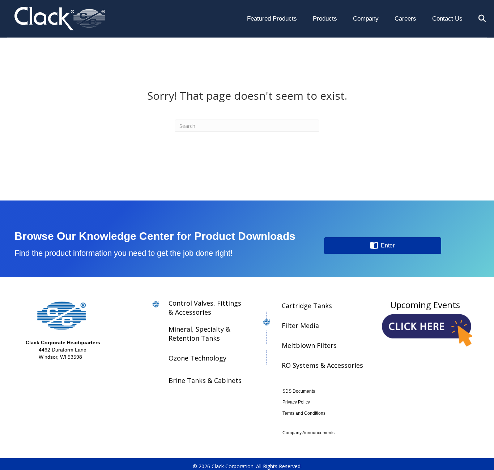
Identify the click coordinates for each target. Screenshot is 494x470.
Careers (405, 18)
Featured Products (272, 18)
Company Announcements (308, 432)
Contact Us (447, 18)
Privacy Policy (296, 402)
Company (366, 18)
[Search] (475, 18)
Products (325, 18)
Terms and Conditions (303, 413)
